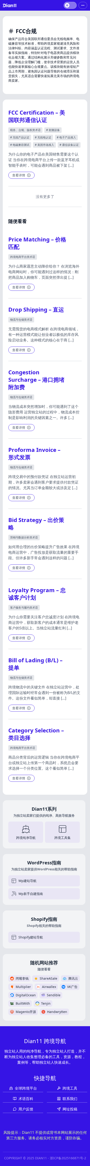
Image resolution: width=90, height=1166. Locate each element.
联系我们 (70, 1098)
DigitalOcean (26, 995)
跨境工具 (70, 1088)
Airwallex (49, 987)
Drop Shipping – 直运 (36, 309)
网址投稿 (70, 1109)
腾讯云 (73, 978)
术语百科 (25, 1098)
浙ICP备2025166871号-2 (68, 1158)
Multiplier (23, 987)
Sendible (53, 995)
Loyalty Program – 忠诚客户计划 (37, 593)
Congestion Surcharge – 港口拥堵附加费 (36, 379)
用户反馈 (25, 1109)
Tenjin (46, 1003)
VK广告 (72, 987)
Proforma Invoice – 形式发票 (34, 453)
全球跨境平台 (26, 1088)
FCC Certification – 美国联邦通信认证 (36, 116)
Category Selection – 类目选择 (36, 733)
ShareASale (48, 978)
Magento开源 (26, 1012)
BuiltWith (23, 1003)
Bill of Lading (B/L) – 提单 (35, 663)
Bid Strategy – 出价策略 (36, 523)
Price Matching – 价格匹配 (37, 242)
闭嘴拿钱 (22, 978)
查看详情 (18, 175)
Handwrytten (57, 1012)
